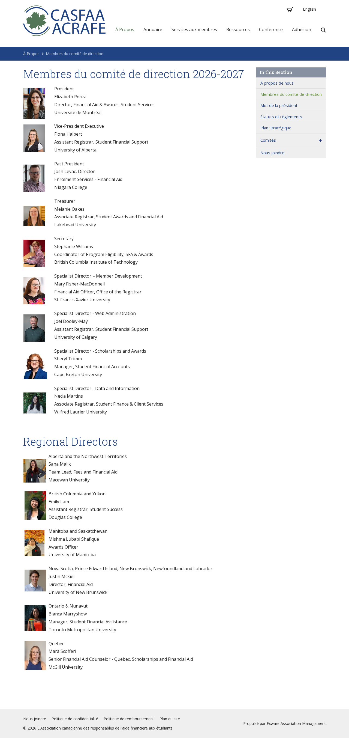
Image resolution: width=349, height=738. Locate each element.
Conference (271, 29)
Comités (268, 140)
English (309, 9)
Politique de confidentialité (75, 718)
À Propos (124, 29)
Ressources (238, 29)
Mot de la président (278, 105)
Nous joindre (272, 152)
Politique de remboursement (129, 718)
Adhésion (301, 29)
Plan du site (170, 718)
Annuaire (152, 29)
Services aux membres (194, 29)
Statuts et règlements (281, 116)
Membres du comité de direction (74, 53)
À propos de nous (277, 83)
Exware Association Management (296, 723)
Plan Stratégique (275, 127)
